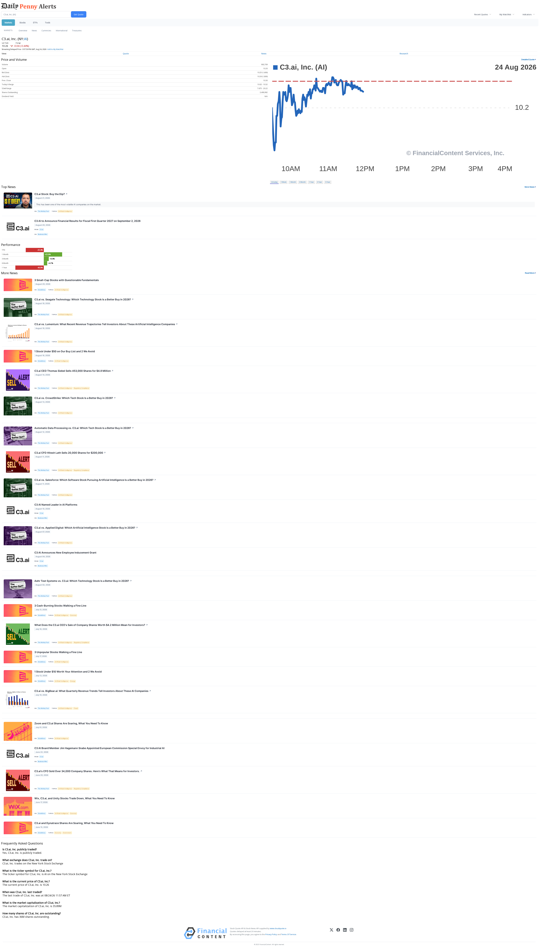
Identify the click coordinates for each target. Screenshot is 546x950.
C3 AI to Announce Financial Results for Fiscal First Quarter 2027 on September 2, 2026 (87, 220)
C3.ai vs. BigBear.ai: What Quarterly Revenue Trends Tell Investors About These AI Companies (92, 690)
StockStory (41, 290)
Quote (126, 53)
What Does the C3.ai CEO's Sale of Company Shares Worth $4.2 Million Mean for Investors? (91, 624)
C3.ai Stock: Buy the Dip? (51, 194)
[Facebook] (338, 933)
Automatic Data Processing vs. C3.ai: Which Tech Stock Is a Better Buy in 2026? (84, 428)
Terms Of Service (288, 934)
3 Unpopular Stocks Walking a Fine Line (58, 652)
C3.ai (41, 229)
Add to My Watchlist (55, 49)
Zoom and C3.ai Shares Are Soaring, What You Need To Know (71, 723)
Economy (73, 615)
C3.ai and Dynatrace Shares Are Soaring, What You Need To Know (74, 823)
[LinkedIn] (345, 933)
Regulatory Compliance (81, 388)
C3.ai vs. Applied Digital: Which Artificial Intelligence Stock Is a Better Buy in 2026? (86, 527)
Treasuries (77, 30)
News (34, 30)
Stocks (22, 22)
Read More (529, 273)
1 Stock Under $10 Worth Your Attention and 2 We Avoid (68, 671)
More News (529, 187)
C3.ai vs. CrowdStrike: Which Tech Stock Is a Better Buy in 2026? (75, 397)
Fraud (76, 708)
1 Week (283, 182)
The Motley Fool (43, 211)
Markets (8, 22)
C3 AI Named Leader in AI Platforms (55, 504)
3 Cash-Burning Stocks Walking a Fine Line (60, 605)
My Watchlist (505, 14)
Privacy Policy (271, 934)
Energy (72, 681)
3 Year (319, 182)
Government (67, 833)
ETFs (35, 22)
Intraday (274, 182)
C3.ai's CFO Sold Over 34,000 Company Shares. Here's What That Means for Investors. (88, 771)
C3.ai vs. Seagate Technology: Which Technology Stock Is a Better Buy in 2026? (84, 299)
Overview (23, 30)
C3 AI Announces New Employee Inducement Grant (65, 552)
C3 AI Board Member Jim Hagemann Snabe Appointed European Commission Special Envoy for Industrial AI (99, 748)
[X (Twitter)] (331, 933)
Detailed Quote (527, 59)
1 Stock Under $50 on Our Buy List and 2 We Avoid (64, 351)
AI (25, 38)
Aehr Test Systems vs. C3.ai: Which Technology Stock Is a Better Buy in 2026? (83, 580)
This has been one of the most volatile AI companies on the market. (69, 204)
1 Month (293, 182)
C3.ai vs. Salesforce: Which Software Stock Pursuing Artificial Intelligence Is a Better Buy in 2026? (95, 479)
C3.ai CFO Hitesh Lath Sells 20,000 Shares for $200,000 (70, 452)
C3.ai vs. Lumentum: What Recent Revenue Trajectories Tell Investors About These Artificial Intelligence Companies (106, 324)
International (61, 30)
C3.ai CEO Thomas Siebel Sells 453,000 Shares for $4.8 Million (73, 370)
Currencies (46, 30)
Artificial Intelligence (65, 211)
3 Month (302, 182)
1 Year (311, 182)
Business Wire (42, 234)
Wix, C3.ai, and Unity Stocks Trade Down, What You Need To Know (74, 798)
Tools (47, 22)
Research (404, 53)
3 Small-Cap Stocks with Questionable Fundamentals (66, 280)
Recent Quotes (481, 14)
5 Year (327, 182)
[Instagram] (351, 933)
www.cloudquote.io (278, 928)
